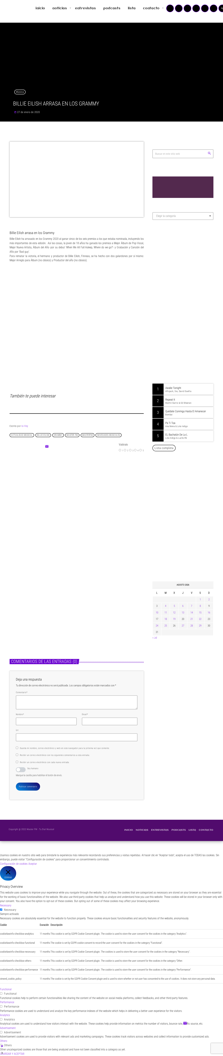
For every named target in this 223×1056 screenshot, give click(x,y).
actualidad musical (22, 435)
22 (200, 619)
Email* (85, 714)
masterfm (87, 435)
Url (17, 730)
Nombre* (20, 714)
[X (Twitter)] (179, 8)
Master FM (163, 253)
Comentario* (21, 692)
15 (200, 612)
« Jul (154, 637)
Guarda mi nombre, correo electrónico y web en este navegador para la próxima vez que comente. (65, 748)
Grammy (58, 435)
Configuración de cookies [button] (14, 863)
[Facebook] (213, 8)
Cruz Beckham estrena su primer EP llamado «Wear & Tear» (107, 614)
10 (157, 612)
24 (157, 625)
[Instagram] (205, 8)
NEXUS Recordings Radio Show (184, 324)
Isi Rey (24, 426)
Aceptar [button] (32, 863)
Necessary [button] (5, 905)
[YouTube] (170, 8)
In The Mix (173, 342)
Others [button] (3, 1041)
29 (200, 625)
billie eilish (43, 435)
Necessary (10, 909)
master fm (72, 435)
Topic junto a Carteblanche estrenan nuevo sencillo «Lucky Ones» (187, 561)
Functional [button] (5, 989)
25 (165, 625)
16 (209, 612)
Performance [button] (7, 1002)
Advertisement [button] (8, 1028)
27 (183, 625)
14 (191, 612)
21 (191, 619)
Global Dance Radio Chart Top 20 (185, 289)
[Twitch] (187, 8)
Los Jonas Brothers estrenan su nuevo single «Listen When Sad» (39, 614)
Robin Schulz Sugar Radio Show (184, 306)
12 (174, 612)
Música (20, 91)
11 (165, 612)
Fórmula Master (168, 260)
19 (174, 619)
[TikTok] (196, 8)
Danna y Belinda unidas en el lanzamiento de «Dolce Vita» (183, 507)
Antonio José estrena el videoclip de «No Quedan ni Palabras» (187, 525)
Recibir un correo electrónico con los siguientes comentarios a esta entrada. (55, 755)
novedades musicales (108, 435)
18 (165, 619)
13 (183, 612)
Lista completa (164, 448)
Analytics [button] (5, 1015)
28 (191, 625)
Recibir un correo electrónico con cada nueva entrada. (45, 762)
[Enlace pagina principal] (13, 8)
